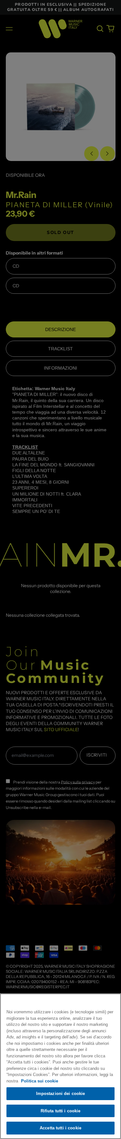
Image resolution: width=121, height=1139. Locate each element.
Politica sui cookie (39, 1081)
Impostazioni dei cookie (60, 1093)
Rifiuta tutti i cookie (61, 1110)
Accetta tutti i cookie (60, 1128)
